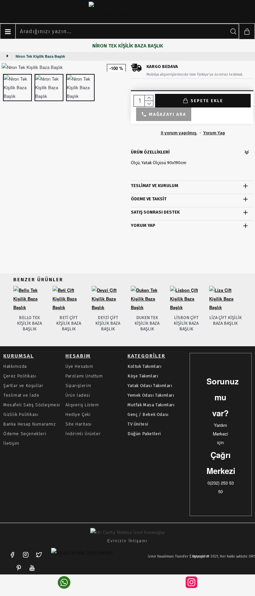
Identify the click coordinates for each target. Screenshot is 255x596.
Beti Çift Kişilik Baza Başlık (68, 323)
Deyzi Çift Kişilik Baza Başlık (107, 323)
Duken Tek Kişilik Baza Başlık (146, 323)
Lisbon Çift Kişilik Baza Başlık (186, 323)
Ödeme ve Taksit (149, 198)
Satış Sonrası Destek (155, 212)
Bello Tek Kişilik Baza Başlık (29, 323)
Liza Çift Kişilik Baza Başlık (225, 320)
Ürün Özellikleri (150, 152)
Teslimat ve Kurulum (154, 185)
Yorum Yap (143, 225)
